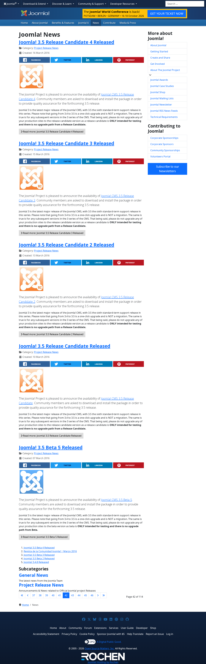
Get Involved (157, 63)
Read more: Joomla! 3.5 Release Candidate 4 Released (52, 131)
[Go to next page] (98, 595)
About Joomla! (40, 22)
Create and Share (160, 57)
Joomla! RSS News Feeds (164, 110)
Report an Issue (155, 634)
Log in (169, 634)
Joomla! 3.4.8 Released (36, 562)
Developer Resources (122, 3)
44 (79, 595)
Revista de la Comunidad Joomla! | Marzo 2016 (50, 551)
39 (46, 595)
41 (59, 595)
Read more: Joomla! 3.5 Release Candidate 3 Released (52, 233)
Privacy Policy (69, 634)
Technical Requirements (164, 117)
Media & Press (128, 22)
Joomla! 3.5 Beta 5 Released (50, 447)
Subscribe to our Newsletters (167, 168)
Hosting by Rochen (103, 662)
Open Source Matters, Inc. (99, 648)
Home (24, 22)
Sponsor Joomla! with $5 (111, 634)
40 (53, 595)
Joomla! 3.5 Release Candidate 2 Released (66, 244)
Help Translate (135, 634)
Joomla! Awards (159, 79)
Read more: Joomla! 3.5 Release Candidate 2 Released (52, 334)
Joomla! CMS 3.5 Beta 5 (116, 500)
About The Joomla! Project (165, 70)
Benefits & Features (63, 22)
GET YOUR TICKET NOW (166, 13)
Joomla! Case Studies (162, 86)
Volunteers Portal (160, 156)
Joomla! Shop (157, 92)
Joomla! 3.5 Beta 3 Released (39, 555)
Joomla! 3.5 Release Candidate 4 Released (66, 42)
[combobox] (184, 4)
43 (72, 595)
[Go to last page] (103, 595)
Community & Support (91, 3)
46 (92, 595)
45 (85, 595)
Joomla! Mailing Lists (162, 98)
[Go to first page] (22, 595)
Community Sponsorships (165, 150)
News (96, 22)
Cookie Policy (87, 634)
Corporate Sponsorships (164, 138)
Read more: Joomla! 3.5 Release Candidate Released (51, 435)
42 (66, 595)
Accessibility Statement (46, 634)
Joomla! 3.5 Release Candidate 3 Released (66, 143)
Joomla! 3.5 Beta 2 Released (39, 558)
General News (33, 575)
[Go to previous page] (27, 595)
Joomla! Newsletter (161, 104)
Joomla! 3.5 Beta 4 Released (39, 547)
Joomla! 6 (83, 22)
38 (40, 595)
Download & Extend (34, 3)
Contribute (109, 22)
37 (33, 595)
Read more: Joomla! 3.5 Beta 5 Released (45, 537)
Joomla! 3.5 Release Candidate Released (64, 346)
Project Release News (46, 48)
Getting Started (159, 51)
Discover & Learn (62, 3)
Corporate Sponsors (162, 144)
